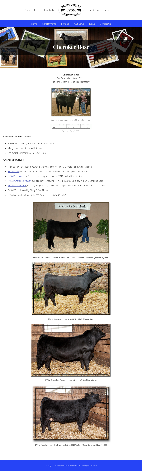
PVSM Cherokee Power (19, 180)
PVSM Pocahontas (17, 185)
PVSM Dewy (14, 171)
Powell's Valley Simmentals (70, 465)
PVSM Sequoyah (16, 176)
